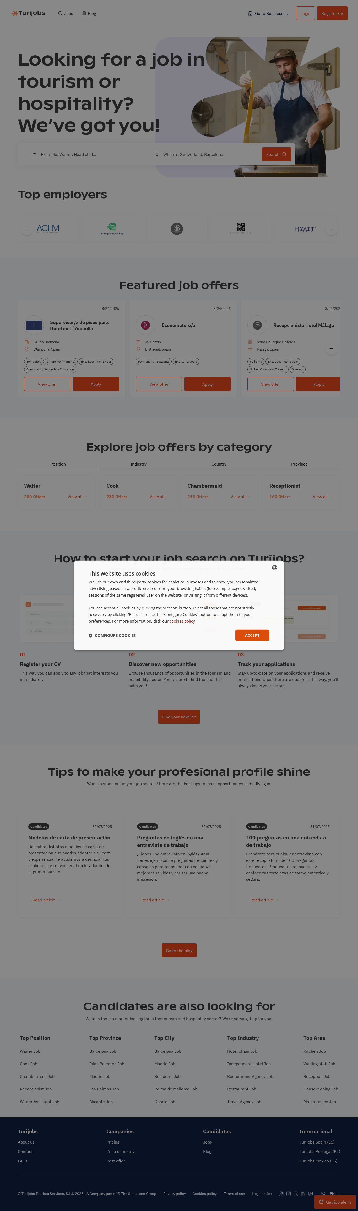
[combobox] (274, 567)
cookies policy (182, 621)
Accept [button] (252, 635)
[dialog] (179, 605)
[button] (112, 635)
